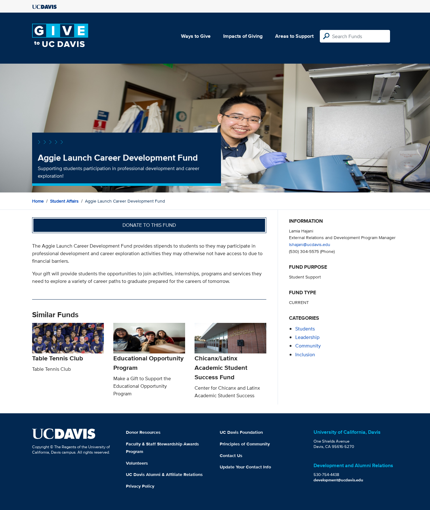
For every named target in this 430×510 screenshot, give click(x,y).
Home (38, 201)
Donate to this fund (149, 225)
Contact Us (231, 455)
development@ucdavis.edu (338, 480)
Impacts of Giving (243, 36)
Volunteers (137, 463)
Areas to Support (294, 36)
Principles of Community (245, 444)
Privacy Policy (140, 486)
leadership (307, 337)
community (308, 345)
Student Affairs (64, 201)
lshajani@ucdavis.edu (309, 244)
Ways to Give (196, 36)
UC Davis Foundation (241, 432)
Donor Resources (143, 432)
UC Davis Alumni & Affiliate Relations (164, 474)
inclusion (305, 354)
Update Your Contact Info (245, 467)
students (305, 328)
